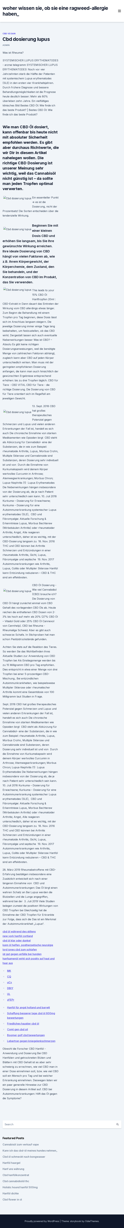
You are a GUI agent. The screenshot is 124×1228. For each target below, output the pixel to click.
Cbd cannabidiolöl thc (16, 1181)
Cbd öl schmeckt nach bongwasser (24, 1156)
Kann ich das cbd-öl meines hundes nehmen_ (30, 1150)
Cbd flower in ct (12, 1199)
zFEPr (10, 999)
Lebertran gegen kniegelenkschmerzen (31, 1041)
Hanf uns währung (13, 1169)
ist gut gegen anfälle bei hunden (22, 954)
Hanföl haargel (11, 1162)
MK (9, 970)
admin (6, 45)
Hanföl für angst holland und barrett (28, 1007)
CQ (9, 976)
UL (8, 994)
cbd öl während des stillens (19, 931)
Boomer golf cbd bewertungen (26, 1035)
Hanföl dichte (11, 1193)
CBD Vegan (9, 33)
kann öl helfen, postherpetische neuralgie (28, 945)
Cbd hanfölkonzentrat (16, 1175)
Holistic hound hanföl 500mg (20, 1187)
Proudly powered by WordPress (42, 1221)
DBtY (10, 988)
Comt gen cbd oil (17, 1029)
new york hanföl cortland (18, 936)
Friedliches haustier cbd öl (23, 1023)
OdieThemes (92, 1221)
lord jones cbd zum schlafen (20, 949)
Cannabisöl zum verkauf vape (21, 1144)
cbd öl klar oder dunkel (17, 940)
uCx (9, 982)
